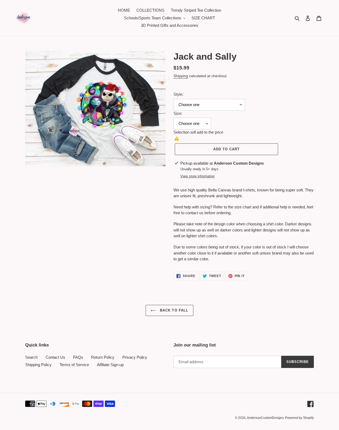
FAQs (78, 357)
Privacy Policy (134, 357)
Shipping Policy (38, 364)
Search (31, 357)
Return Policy (102, 357)
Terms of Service (74, 364)
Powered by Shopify (299, 418)
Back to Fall (173, 310)
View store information (197, 176)
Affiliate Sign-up (110, 364)
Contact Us (55, 357)
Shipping (180, 76)
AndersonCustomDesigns (265, 418)
